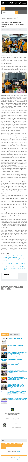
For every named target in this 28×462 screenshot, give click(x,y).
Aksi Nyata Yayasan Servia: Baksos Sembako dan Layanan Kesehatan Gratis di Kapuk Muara (14, 268)
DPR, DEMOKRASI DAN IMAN (11, 262)
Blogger (18, 451)
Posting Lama (23, 328)
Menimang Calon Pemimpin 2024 (15, 345)
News (10, 443)
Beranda (15, 328)
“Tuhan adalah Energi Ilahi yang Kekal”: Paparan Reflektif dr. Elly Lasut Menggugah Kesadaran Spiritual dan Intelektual (17, 393)
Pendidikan (19, 443)
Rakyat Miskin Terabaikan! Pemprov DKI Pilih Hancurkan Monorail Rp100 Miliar (17, 399)
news (20, 29)
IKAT (3, 443)
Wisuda (3, 448)
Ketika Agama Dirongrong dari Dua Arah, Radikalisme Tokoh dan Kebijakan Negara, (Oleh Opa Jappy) (17, 378)
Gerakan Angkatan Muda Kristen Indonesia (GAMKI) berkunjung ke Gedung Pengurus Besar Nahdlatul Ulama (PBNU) (15, 386)
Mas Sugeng (16, 459)
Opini (14, 443)
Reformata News (17, 457)
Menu (3, 8)
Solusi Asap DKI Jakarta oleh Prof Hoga (11, 445)
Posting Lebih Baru (6, 328)
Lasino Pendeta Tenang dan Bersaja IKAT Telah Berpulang (16, 363)
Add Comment (14, 29)
